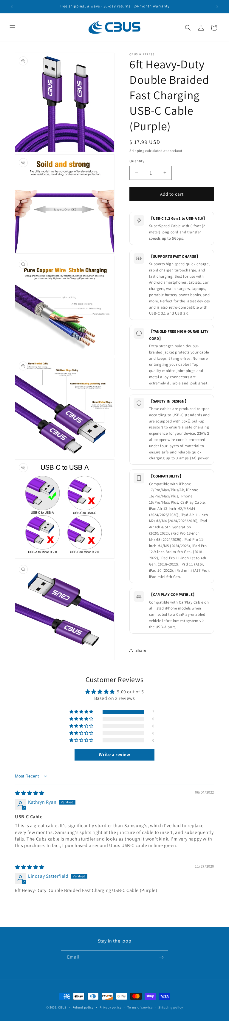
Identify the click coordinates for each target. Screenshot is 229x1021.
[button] (12, 27)
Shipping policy (170, 1007)
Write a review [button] (114, 754)
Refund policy (83, 1007)
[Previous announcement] (11, 6)
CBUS (62, 1007)
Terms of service (139, 1007)
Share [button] (140, 650)
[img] (29, 793)
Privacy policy (111, 1007)
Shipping (137, 150)
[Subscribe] (161, 957)
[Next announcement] (217, 6)
